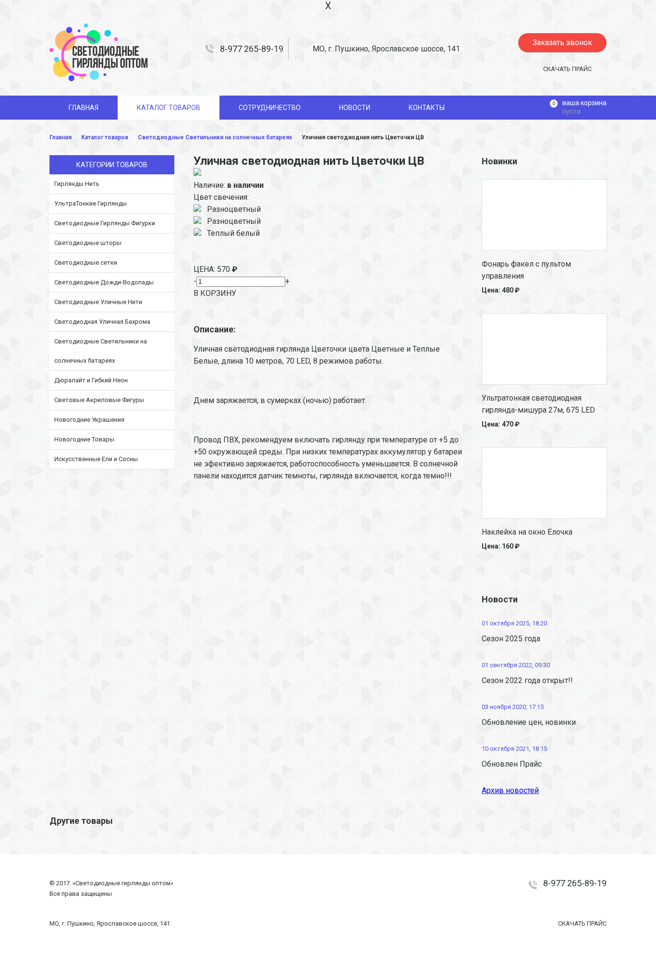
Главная (60, 137)
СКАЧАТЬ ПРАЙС (567, 69)
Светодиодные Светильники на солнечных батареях (215, 137)
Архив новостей (510, 790)
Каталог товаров (104, 137)
